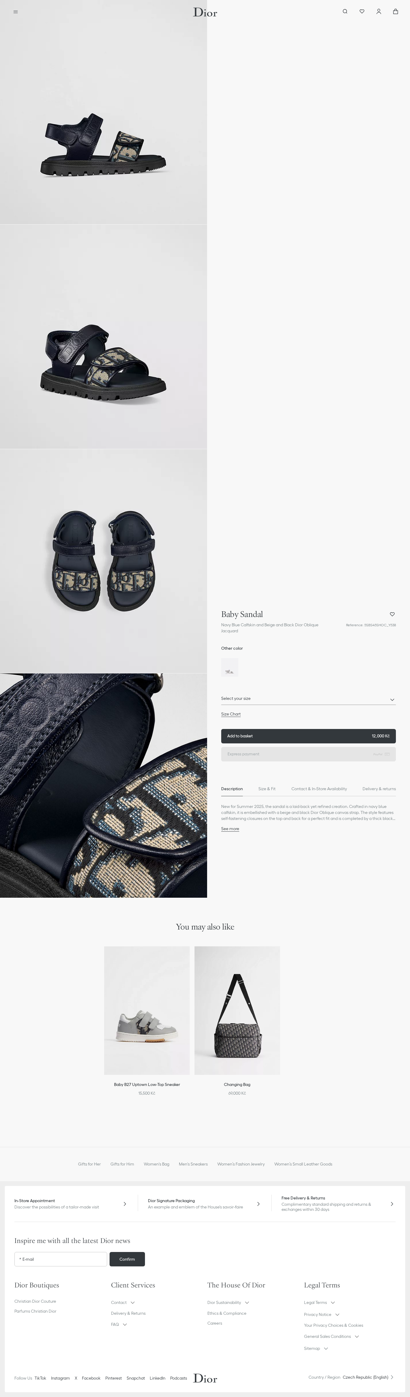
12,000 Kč (308, 735)
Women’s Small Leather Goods (303, 1164)
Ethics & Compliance (226, 1313)
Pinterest (113, 1378)
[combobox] (308, 700)
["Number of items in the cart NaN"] (395, 12)
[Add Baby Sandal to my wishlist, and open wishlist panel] (392, 614)
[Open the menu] (15, 12)
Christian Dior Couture (35, 1301)
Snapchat (136, 1378)
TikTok (40, 1378)
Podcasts (178, 1378)
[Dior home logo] (205, 12)
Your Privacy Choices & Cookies (333, 1325)
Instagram (60, 1378)
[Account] (378, 12)
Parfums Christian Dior (35, 1311)
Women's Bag (156, 1164)
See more (230, 828)
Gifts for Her (89, 1164)
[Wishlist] (362, 12)
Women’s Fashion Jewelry (241, 1164)
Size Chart (231, 714)
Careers (214, 1323)
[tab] (232, 789)
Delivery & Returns (128, 1313)
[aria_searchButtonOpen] (345, 12)
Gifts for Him (122, 1164)
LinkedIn (157, 1378)
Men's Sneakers (193, 1164)
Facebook (91, 1378)
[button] (103, 112)
